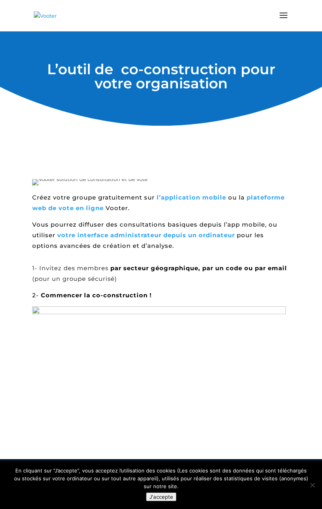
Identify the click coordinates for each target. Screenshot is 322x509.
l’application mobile (191, 197)
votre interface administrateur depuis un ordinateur (146, 235)
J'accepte (161, 497)
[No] (312, 485)
